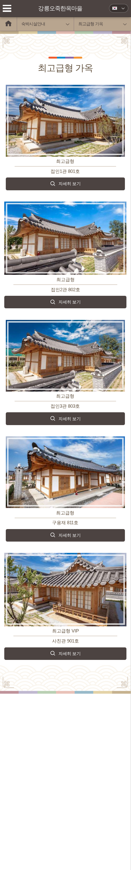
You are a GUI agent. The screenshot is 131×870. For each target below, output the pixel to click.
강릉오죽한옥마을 (60, 8)
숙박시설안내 (33, 23)
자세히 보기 (69, 183)
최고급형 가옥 (90, 23)
